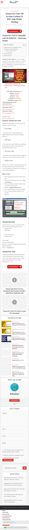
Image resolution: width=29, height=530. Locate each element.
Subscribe (17, 93)
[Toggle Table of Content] (23, 45)
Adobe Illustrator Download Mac (13, 83)
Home (3, 510)
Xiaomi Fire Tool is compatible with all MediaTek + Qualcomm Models (12, 48)
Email (4, 436)
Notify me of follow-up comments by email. (14, 455)
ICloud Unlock (6, 517)
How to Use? (10, 52)
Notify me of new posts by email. (11, 457)
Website (4, 443)
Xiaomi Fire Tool (8, 55)
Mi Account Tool (14, 11)
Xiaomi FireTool (7, 53)
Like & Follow (17, 98)
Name (4, 429)
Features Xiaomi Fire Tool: (11, 50)
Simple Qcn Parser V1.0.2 (18, 360)
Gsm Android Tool (15, 329)
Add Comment (14, 24)
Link (20, 100)
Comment (4, 413)
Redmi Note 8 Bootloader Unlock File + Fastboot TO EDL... (18, 374)
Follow (17, 95)
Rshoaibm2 (21, 24)
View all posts (14, 400)
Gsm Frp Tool (5, 514)
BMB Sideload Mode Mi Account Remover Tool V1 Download (18, 347)
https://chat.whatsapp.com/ (8, 105)
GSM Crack (5, 512)
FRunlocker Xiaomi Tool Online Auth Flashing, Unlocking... (18, 354)
